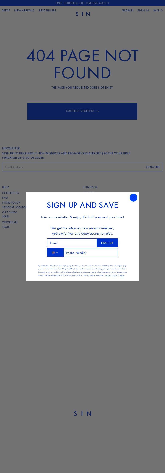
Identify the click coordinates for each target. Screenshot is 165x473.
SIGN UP (107, 243)
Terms (122, 275)
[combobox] (55, 252)
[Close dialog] (133, 197)
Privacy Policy (111, 275)
